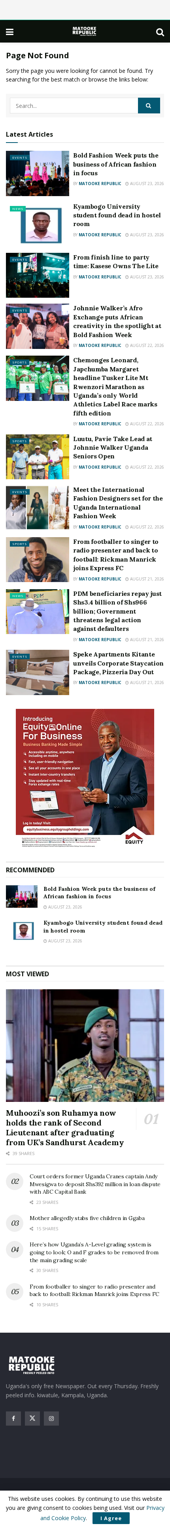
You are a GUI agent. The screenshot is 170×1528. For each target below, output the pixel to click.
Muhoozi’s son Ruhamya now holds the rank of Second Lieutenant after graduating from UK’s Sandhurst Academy (65, 1127)
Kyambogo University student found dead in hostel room (117, 215)
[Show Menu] (9, 31)
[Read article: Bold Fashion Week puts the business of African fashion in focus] (37, 173)
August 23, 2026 (146, 183)
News (17, 208)
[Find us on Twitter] (32, 1418)
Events (19, 157)
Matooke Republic (100, 183)
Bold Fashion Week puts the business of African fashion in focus (116, 164)
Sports (19, 362)
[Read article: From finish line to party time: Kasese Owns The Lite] (37, 275)
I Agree (111, 1518)
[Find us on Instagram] (51, 1418)
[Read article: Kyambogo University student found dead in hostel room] (37, 224)
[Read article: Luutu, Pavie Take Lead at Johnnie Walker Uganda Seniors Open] (37, 456)
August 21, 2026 (146, 579)
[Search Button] (160, 31)
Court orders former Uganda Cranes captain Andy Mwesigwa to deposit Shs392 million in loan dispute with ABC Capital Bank (95, 1184)
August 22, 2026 (146, 345)
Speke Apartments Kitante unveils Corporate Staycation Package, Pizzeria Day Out (118, 663)
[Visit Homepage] (85, 31)
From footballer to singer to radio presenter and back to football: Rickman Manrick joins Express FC (94, 1290)
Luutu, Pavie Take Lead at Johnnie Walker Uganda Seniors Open (112, 447)
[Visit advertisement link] (85, 779)
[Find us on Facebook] (13, 1418)
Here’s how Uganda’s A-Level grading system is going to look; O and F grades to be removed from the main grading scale (94, 1252)
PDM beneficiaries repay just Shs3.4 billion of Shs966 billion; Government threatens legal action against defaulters (117, 611)
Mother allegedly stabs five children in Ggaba (87, 1218)
